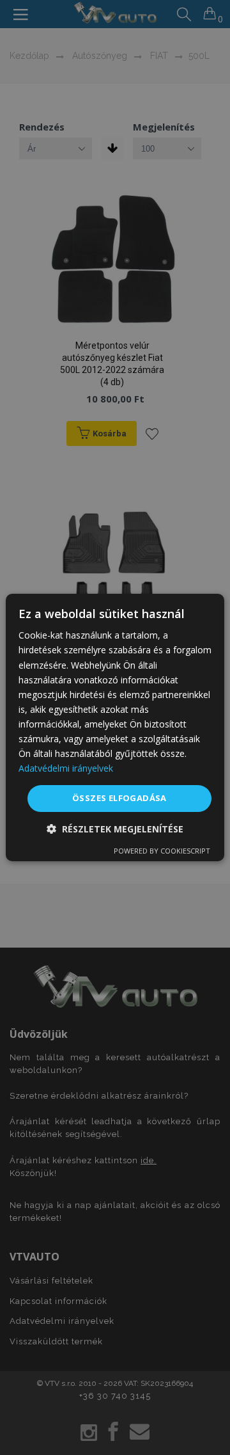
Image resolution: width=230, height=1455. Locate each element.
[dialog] (115, 727)
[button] (115, 829)
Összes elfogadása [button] (119, 798)
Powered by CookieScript (162, 850)
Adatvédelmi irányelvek (66, 768)
